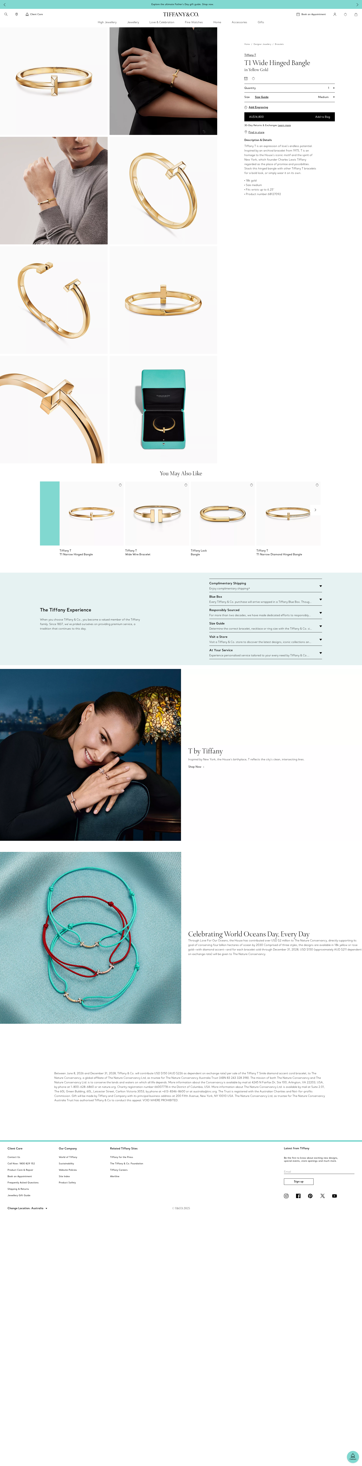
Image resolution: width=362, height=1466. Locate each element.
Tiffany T (250, 55)
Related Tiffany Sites (124, 1148)
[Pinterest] (311, 1196)
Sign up (299, 1181)
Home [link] (217, 22)
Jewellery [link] (133, 22)
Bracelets (279, 44)
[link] (16, 14)
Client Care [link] (36, 14)
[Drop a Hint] (245, 78)
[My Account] (334, 14)
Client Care (15, 1148)
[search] (6, 14)
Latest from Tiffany (296, 1148)
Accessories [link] (239, 22)
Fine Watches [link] (194, 22)
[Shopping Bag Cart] (355, 14)
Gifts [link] (261, 22)
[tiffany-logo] (181, 14)
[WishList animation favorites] (345, 14)
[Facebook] (299, 1196)
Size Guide (261, 97)
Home (247, 44)
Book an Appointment (313, 14)
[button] (6, 14)
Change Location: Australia (26, 1208)
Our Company (68, 1148)
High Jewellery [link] (107, 22)
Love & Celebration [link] (162, 22)
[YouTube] (335, 1196)
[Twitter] (323, 1196)
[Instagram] (287, 1196)
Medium (323, 97)
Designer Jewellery (262, 44)
